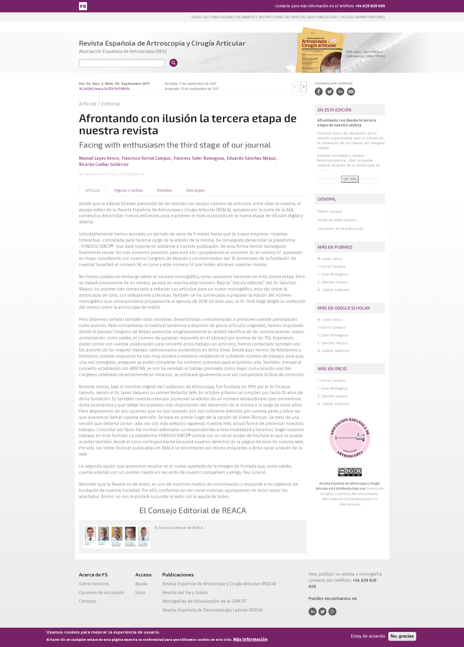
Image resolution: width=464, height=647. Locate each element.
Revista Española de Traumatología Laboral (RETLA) (212, 610)
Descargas (195, 190)
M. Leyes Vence (330, 258)
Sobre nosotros (94, 583)
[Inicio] (83, 5)
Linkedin (313, 612)
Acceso (143, 574)
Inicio (140, 592)
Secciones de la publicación (341, 228)
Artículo (93, 190)
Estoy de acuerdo (368, 636)
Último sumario (330, 211)
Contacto (87, 601)
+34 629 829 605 (370, 6)
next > (304, 86)
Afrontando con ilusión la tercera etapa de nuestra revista (346, 123)
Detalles (164, 190)
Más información (250, 639)
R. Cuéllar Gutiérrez (333, 290)
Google (332, 612)
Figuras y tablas (128, 190)
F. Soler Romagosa (333, 274)
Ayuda (141, 583)
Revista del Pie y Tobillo (185, 592)
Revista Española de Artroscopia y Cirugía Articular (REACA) (219, 583)
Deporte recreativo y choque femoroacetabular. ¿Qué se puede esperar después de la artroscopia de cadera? (348, 162)
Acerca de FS (93, 574)
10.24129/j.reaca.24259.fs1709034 (104, 89)
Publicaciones (178, 574)
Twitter (322, 612)
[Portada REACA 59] (319, 58)
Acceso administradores (363, 17)
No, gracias (402, 636)
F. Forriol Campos (332, 266)
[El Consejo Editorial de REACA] (116, 537)
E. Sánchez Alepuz (332, 282)
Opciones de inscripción (102, 592)
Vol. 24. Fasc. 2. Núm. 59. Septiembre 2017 (114, 84)
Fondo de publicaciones (337, 220)
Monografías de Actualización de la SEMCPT (204, 601)
